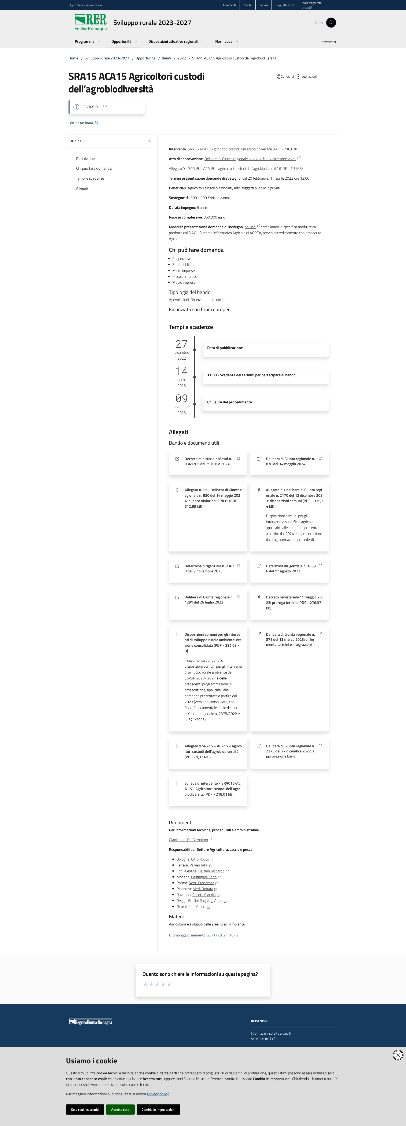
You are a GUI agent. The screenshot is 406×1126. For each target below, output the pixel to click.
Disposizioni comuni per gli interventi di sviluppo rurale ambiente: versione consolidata (213, 642)
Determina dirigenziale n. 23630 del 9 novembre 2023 (209, 569)
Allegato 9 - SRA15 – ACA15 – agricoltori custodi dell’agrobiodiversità (236, 168)
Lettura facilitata (81, 122)
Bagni (205, 900)
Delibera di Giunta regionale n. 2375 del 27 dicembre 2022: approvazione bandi (290, 751)
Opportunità (145, 58)
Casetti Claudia (204, 895)
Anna (218, 900)
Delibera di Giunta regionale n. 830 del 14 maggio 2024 (290, 461)
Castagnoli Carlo (204, 877)
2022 (181, 58)
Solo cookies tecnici (85, 1109)
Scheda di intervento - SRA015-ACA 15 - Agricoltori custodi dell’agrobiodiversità (213, 788)
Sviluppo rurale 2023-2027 (107, 58)
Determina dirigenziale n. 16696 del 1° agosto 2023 (291, 569)
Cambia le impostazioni (158, 1109)
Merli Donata (203, 889)
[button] (331, 23)
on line (250, 227)
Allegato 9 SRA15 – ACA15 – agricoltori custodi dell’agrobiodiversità (213, 751)
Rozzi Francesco (201, 883)
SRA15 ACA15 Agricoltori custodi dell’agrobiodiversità (244, 149)
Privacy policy (158, 1094)
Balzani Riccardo (211, 871)
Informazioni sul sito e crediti (271, 1033)
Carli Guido (197, 906)
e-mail (266, 1038)
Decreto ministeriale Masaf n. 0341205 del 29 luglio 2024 (208, 461)
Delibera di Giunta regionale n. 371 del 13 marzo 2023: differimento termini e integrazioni (290, 639)
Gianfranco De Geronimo (188, 840)
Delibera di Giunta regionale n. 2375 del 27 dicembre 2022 (250, 159)
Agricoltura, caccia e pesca (86, 5)
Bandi (166, 58)
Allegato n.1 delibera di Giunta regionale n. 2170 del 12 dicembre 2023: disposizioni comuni (294, 498)
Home (73, 58)
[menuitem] (326, 42)
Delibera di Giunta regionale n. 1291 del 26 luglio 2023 (209, 600)
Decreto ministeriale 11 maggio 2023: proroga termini (294, 602)
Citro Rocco (200, 859)
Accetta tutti (120, 1109)
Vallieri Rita (199, 865)
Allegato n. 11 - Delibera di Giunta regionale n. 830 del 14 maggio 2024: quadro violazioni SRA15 (213, 498)
